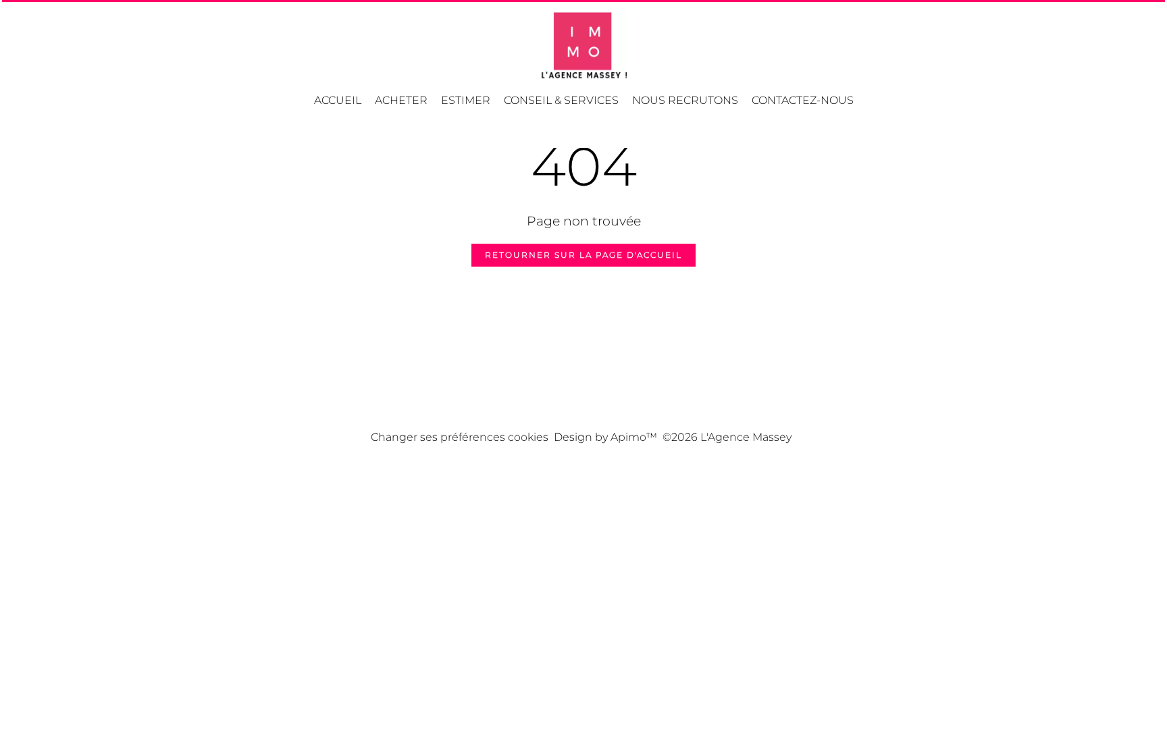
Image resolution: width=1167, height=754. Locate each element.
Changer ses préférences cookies (459, 437)
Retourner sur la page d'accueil (583, 255)
